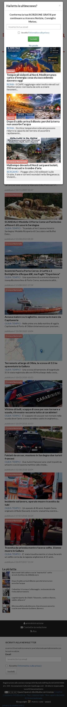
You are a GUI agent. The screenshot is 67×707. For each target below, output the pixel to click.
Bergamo (13, 171)
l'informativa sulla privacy (38, 32)
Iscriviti (33, 39)
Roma (10, 84)
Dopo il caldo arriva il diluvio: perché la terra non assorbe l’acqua (33, 123)
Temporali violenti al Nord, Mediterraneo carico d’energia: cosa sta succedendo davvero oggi (31, 77)
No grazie (33, 45)
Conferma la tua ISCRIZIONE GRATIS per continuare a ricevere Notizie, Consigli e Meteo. (33, 18)
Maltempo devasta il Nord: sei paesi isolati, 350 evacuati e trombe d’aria (32, 167)
